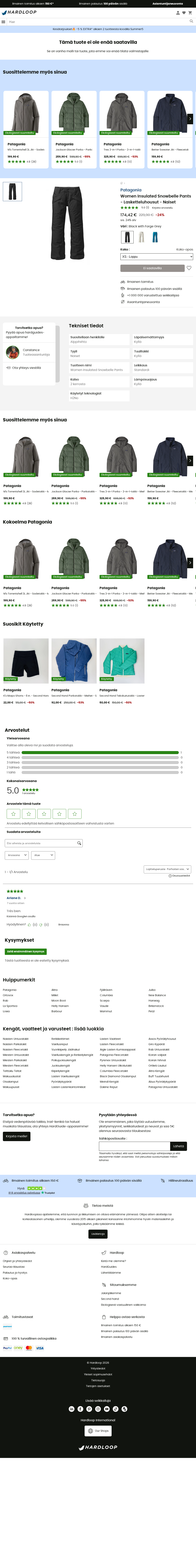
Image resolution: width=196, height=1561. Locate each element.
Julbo (152, 990)
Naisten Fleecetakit (15, 1049)
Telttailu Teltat (12, 1071)
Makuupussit (11, 1087)
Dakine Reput (109, 1087)
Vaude (104, 1006)
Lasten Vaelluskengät (65, 1076)
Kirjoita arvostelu (162, 208)
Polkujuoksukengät (63, 1060)
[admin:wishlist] (189, 268)
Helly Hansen (60, 1006)
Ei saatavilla (152, 268)
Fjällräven (106, 990)
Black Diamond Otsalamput (118, 1076)
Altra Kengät (157, 1071)
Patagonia (130, 190)
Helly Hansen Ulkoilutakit (116, 1065)
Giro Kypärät (157, 1044)
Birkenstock (156, 1006)
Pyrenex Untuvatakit (113, 1060)
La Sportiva (10, 1006)
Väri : (140, 226)
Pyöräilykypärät (61, 1082)
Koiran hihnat (157, 1060)
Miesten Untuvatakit (16, 1055)
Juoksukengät (60, 1065)
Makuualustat (12, 1076)
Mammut (106, 1011)
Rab (5, 1000)
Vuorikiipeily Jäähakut (65, 1049)
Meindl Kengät (109, 1082)
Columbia (106, 995)
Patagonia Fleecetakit (114, 1055)
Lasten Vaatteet (110, 1039)
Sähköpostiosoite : (113, 1138)
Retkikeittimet (60, 1039)
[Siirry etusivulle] (123, 183)
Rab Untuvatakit (159, 1049)
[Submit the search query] (191, 22)
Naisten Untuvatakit (16, 1039)
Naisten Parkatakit (14, 1044)
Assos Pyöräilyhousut (162, 1039)
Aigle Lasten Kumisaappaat (118, 1049)
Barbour (56, 1011)
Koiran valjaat (157, 1055)
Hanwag (154, 1000)
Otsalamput (10, 1082)
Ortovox (8, 995)
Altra (54, 990)
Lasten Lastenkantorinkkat (68, 1087)
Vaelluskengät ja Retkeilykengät (72, 1055)
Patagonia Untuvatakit (163, 1087)
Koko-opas (184, 249)
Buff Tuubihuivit (159, 1076)
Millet (54, 995)
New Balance (157, 995)
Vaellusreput (59, 1044)
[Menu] (3, 22)
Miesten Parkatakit (15, 1060)
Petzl (151, 1011)
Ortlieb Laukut (158, 1065)
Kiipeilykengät (60, 1071)
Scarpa (104, 1000)
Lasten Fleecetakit (112, 1044)
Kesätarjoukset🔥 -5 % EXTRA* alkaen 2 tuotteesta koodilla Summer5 (98, 29)
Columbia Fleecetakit (114, 1071)
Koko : (125, 249)
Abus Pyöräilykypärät (162, 1082)
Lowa (6, 1011)
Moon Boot (58, 1000)
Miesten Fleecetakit (15, 1065)
